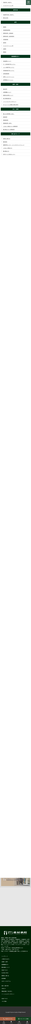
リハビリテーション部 (8, 45)
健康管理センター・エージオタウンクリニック (13, 144)
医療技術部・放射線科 (8, 33)
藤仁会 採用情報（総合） (8, 113)
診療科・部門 (5, 961)
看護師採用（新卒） (7, 123)
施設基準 (5, 88)
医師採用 (5, 116)
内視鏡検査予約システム (8, 70)
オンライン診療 (24, 1019)
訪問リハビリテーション (8, 76)
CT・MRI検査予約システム (9, 64)
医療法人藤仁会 (6, 138)
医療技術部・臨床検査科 (8, 36)
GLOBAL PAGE (5, 973)
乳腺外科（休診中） (7, 2)
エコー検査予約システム (8, 67)
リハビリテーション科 (8, 5)
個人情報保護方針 (7, 98)
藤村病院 (5, 141)
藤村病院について (6, 967)
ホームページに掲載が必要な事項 (10, 104)
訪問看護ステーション (8, 79)
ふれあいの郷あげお (7, 147)
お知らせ (4, 988)
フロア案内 (4, 1001)
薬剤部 (4, 42)
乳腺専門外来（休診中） (8, 14)
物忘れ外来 (5, 17)
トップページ (5, 956)
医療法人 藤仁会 (5, 975)
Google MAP (19, 1023)
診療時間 (3, 1023)
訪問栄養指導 (6, 73)
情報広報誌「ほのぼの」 (7, 991)
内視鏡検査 (5, 39)
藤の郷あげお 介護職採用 (8, 129)
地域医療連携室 (6, 29)
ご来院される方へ (6, 959)
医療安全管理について (8, 95)
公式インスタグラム (6, 981)
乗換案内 (27, 1023)
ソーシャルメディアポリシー (8, 994)
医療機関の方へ (5, 964)
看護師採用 (5, 120)
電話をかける (8, 1019)
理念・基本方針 (5, 985)
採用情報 (4, 978)
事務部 (4, 51)
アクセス (11, 1023)
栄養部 (4, 48)
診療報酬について (7, 92)
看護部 (4, 26)
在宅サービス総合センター (9, 154)
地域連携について (7, 61)
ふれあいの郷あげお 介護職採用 (10, 126)
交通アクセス (5, 970)
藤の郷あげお (6, 151)
